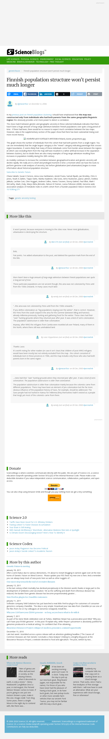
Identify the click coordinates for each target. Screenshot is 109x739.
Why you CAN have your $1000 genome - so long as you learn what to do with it (43, 612)
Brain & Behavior (25, 61)
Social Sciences (63, 59)
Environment (47, 59)
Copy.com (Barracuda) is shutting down (84, 664)
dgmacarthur (22, 104)
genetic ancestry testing (25, 198)
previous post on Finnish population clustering (31, 114)
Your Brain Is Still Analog (19, 527)
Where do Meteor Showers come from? (19, 664)
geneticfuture (14, 71)
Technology (42, 61)
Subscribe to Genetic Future (18, 172)
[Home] (23, 52)
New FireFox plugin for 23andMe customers (27, 597)
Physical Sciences (30, 59)
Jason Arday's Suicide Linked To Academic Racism (30, 551)
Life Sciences (13, 59)
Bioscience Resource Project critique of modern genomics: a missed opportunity (44, 628)
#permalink (88, 242)
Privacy (48, 721)
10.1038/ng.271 (13, 189)
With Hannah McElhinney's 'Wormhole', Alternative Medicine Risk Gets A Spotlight (44, 530)
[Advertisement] (54, 23)
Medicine (11, 61)
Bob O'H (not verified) (60, 242)
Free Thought (57, 61)
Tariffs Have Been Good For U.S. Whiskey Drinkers (31, 522)
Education (77, 59)
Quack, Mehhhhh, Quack (51, 663)
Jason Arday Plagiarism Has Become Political (28, 548)
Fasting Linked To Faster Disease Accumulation (29, 524)
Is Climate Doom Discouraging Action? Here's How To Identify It (37, 532)
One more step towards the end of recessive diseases (31, 582)
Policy (87, 59)
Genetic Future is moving (18, 566)
